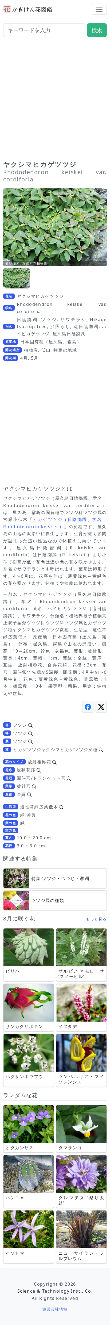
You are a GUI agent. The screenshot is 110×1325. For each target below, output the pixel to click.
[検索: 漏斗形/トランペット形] (69, 778)
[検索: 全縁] (29, 794)
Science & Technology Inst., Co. (55, 1291)
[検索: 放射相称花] (54, 761)
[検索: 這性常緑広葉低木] (61, 806)
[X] (101, 707)
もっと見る (96, 919)
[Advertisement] (55, 100)
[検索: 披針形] (34, 786)
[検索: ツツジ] (30, 724)
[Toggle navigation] (99, 9)
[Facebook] (87, 707)
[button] (16, 278)
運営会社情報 (55, 1309)
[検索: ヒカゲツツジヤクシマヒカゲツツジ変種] (101, 749)
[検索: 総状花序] (39, 769)
